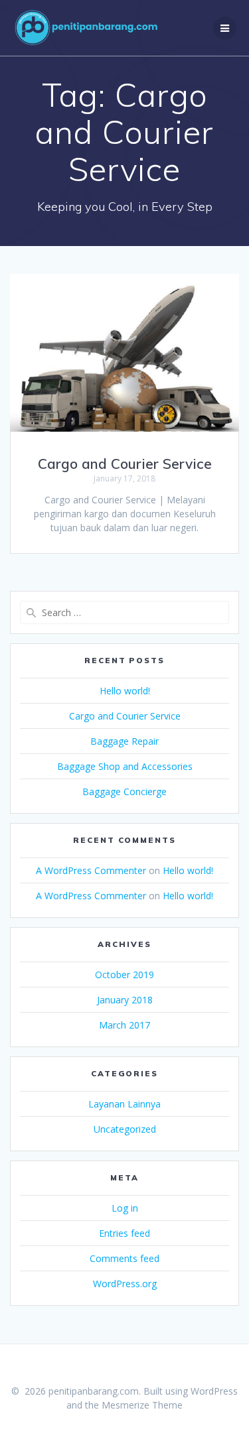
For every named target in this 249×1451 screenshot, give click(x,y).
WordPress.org (125, 1283)
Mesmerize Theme (142, 1405)
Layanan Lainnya (124, 1104)
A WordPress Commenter (91, 870)
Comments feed (124, 1258)
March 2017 (124, 1025)
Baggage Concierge (124, 791)
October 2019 (124, 974)
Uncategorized (125, 1129)
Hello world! (125, 690)
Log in (125, 1208)
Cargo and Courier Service (125, 463)
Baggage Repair (124, 741)
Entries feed (124, 1233)
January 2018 (125, 999)
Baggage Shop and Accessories (125, 766)
